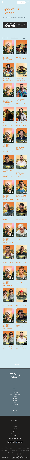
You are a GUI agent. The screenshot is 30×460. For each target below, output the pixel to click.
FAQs (15, 402)
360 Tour (15, 388)
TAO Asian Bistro (15, 392)
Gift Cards (15, 400)
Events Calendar (15, 382)
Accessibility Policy (13, 458)
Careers (15, 398)
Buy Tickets (8, 46)
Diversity (8, 457)
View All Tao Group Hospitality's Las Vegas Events (14, 17)
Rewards (15, 432)
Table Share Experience (15, 394)
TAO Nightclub (15, 404)
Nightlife (15, 428)
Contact (15, 396)
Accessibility (26, 457)
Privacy (2, 457)
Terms (5, 457)
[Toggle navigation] (28, 2)
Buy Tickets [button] (21, 2)
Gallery (15, 386)
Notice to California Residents (19, 458)
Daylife (15, 430)
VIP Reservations (8, 50)
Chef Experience (15, 390)
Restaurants (15, 426)
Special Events (15, 384)
